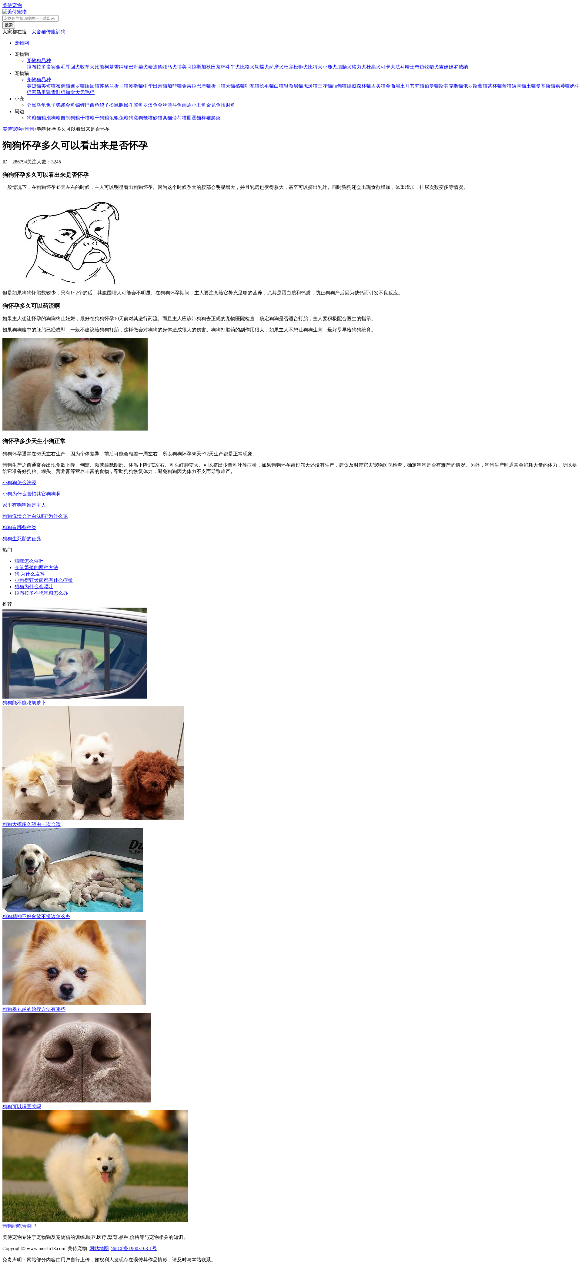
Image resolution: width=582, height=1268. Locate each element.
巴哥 (133, 66)
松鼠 (114, 105)
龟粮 (114, 117)
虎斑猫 (310, 86)
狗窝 (133, 117)
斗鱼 (177, 105)
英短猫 (34, 86)
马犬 (172, 66)
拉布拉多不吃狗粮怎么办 (41, 592)
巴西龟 (92, 105)
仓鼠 (31, 105)
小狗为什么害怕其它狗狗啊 (31, 493)
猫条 (162, 117)
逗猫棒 (199, 117)
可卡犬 (388, 66)
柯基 (109, 66)
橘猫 (240, 86)
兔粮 (124, 117)
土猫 (531, 86)
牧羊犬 (87, 66)
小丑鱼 (199, 105)
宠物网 (22, 42)
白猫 (279, 86)
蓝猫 (507, 86)
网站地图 (99, 1248)
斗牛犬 (233, 66)
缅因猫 (92, 86)
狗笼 (143, 117)
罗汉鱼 (150, 105)
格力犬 (359, 66)
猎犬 (434, 66)
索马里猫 (41, 92)
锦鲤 (80, 105)
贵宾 (51, 66)
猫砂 (153, 117)
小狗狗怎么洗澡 (19, 482)
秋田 (211, 66)
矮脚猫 (519, 86)
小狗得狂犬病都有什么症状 (44, 580)
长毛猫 (266, 86)
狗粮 (31, 117)
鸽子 (104, 105)
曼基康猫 (545, 86)
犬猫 (230, 86)
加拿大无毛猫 (80, 92)
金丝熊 (165, 105)
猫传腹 (48, 31)
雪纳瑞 (121, 66)
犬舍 (36, 31)
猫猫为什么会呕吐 (34, 586)
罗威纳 (460, 66)
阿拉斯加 (196, 66)
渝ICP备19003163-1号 (134, 1248)
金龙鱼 (213, 105)
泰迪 (153, 66)
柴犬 (143, 66)
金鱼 (70, 105)
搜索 (9, 25)
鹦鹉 (60, 105)
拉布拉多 (36, 66)
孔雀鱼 (136, 105)
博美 (182, 66)
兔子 (51, 105)
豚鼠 (124, 105)
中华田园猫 (155, 86)
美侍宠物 (12, 5)
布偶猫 (63, 86)
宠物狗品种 (39, 60)
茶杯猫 (494, 86)
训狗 (60, 31)
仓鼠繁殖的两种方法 (36, 567)
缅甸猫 (339, 86)
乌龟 (41, 105)
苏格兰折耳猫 (114, 86)
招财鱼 (228, 105)
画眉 (187, 105)
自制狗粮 (70, 117)
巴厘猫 (203, 86)
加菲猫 (174, 86)
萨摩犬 (276, 66)
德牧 (162, 66)
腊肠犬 (344, 66)
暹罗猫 (77, 86)
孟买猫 (378, 86)
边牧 (424, 66)
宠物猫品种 (39, 79)
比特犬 (315, 66)
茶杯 (221, 66)
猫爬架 (213, 117)
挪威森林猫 (359, 86)
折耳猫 (218, 86)
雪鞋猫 (58, 92)
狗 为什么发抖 (30, 573)
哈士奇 (412, 66)
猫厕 (187, 117)
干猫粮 (87, 117)
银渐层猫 (293, 86)
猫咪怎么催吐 (29, 561)
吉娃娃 (446, 66)
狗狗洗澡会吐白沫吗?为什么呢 (35, 516)
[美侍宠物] (14, 11)
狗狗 (29, 129)
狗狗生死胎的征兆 (21, 538)
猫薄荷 (174, 117)
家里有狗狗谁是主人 (24, 505)
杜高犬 (373, 66)
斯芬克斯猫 (451, 86)
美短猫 (48, 86)
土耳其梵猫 (412, 86)
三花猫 (325, 86)
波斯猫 (136, 86)
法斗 (400, 66)
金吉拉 (189, 86)
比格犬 (247, 66)
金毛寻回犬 (68, 66)
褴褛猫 (562, 86)
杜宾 (288, 66)
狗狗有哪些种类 (19, 527)
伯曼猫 (431, 86)
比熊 (99, 66)
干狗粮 (102, 117)
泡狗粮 (53, 117)
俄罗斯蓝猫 (475, 86)
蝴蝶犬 (262, 66)
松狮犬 (300, 66)
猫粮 (41, 117)
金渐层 (393, 86)
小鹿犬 (330, 66)
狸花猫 (252, 86)
